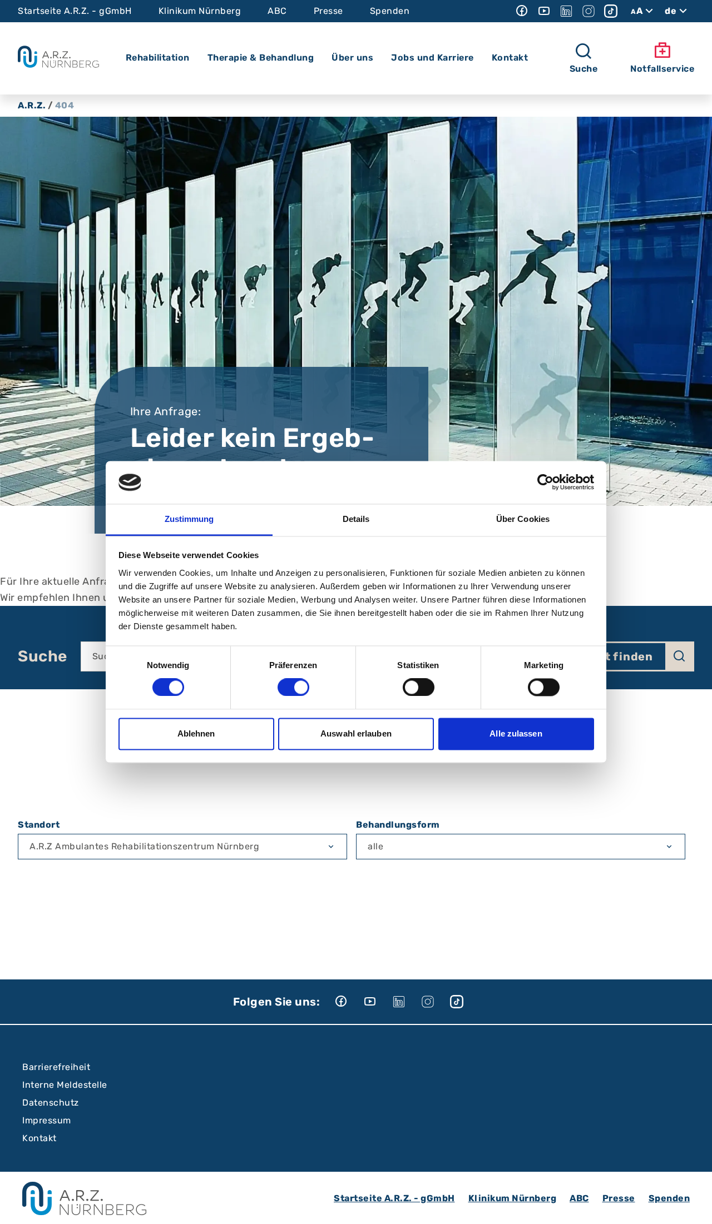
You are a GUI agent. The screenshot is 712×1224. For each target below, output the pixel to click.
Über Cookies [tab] (523, 519)
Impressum (46, 1120)
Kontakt (39, 1138)
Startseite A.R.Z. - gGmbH (75, 11)
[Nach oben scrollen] (693, 1205)
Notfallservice (662, 68)
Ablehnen (196, 733)
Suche (42, 656)
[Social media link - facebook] (521, 11)
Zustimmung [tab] (189, 519)
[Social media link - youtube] (544, 11)
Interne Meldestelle (64, 1084)
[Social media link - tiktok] (610, 11)
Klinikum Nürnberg (200, 11)
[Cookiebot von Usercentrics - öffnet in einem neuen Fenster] (545, 482)
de (670, 11)
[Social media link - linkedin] (566, 11)
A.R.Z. (32, 105)
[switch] (293, 687)
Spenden (390, 11)
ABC (277, 11)
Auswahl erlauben (356, 733)
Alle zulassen (516, 733)
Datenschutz (50, 1102)
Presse (328, 11)
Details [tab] (356, 519)
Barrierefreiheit (56, 1067)
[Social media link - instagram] (588, 11)
